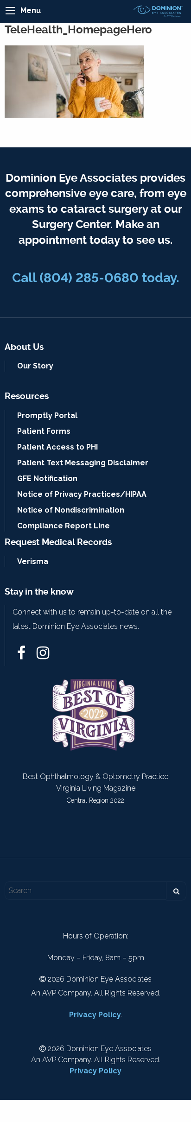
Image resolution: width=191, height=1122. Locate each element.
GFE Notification (47, 478)
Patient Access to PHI (57, 447)
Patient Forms (43, 431)
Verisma (32, 561)
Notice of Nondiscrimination (70, 510)
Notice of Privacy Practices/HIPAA (81, 494)
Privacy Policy (95, 1014)
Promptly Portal (47, 415)
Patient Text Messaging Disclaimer (82, 462)
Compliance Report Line (63, 525)
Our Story (35, 365)
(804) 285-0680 (89, 277)
